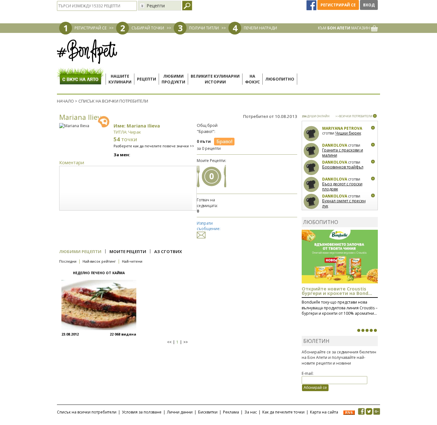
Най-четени (132, 261)
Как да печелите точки (283, 412)
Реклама (231, 412)
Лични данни (180, 412)
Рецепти (146, 79)
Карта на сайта (324, 412)
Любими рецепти (80, 251)
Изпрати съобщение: (208, 225)
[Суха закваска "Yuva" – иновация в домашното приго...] (358, 330)
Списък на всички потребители (86, 412)
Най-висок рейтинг (99, 261)
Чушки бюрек (348, 133)
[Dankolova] (311, 150)
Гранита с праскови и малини (342, 152)
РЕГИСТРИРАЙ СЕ (91, 28)
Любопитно (279, 79)
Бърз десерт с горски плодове (342, 186)
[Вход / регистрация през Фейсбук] (311, 5)
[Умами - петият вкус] (371, 330)
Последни (67, 261)
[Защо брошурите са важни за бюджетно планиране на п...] (375, 330)
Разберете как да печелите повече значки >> (154, 145)
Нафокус (252, 79)
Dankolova (334, 145)
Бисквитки (208, 412)
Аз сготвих (168, 251)
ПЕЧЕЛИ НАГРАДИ (260, 28)
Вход (369, 5)
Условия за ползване (142, 412)
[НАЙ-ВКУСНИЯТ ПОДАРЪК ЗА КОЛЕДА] (367, 330)
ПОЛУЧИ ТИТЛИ (204, 28)
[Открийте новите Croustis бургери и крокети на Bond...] (362, 330)
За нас (250, 412)
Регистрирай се (338, 5)
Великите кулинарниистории (215, 79)
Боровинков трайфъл (342, 167)
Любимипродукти (173, 79)
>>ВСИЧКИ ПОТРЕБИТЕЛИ (353, 116)
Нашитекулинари (119, 79)
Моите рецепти (127, 251)
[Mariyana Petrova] (311, 134)
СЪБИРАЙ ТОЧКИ (147, 28)
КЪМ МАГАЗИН (344, 28)
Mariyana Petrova (342, 128)
